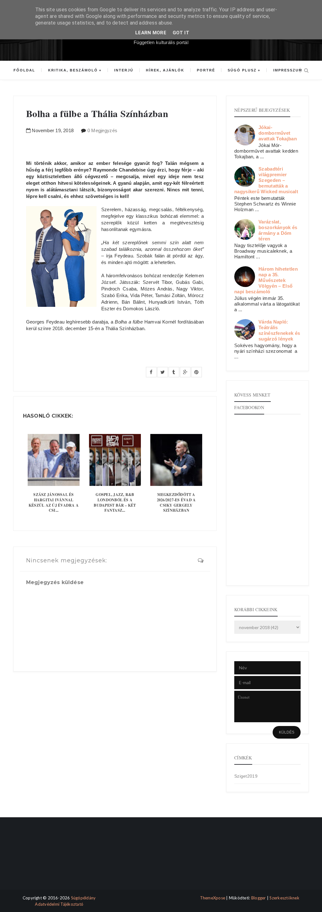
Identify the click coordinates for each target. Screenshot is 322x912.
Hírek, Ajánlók (165, 70)
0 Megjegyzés (102, 130)
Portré (206, 70)
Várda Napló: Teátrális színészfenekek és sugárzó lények (279, 330)
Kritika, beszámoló (73, 70)
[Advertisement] (39, 859)
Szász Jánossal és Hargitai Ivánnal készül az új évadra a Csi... (54, 502)
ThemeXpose (212, 897)
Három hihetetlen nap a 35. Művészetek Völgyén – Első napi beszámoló (266, 280)
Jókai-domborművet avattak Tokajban (277, 133)
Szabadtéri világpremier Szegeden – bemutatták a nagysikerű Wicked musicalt (266, 180)
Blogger (258, 897)
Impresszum (287, 70)
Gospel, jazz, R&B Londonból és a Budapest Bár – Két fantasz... (115, 502)
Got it (181, 33)
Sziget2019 (246, 776)
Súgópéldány (83, 897)
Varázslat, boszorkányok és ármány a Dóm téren (277, 230)
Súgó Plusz (242, 70)
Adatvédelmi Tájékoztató (59, 904)
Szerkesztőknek (284, 897)
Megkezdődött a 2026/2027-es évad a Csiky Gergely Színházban (176, 502)
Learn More (150, 33)
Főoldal (24, 70)
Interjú (123, 70)
